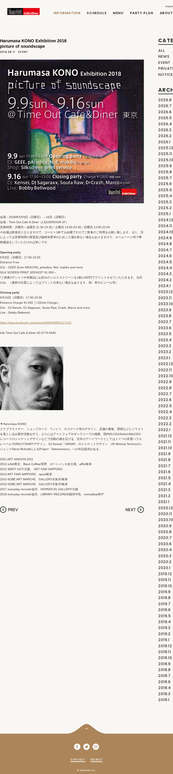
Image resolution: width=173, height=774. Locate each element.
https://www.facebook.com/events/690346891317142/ (36, 322)
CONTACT (77, 759)
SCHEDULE (97, 13)
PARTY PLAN (141, 13)
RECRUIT (97, 759)
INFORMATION (67, 13)
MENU (118, 13)
